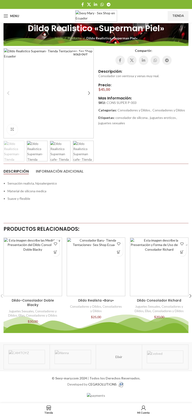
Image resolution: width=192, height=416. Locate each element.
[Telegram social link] (108, 4)
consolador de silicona (131, 118)
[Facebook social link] (82, 4)
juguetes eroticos (163, 118)
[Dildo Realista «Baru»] (96, 267)
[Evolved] (165, 357)
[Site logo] (96, 16)
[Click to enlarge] (12, 129)
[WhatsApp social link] (102, 4)
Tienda (178, 16)
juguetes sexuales (111, 123)
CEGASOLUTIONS (102, 384)
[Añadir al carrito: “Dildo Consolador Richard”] (182, 252)
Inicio (59, 38)
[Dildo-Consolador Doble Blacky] (33, 267)
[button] (8, 93)
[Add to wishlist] (56, 244)
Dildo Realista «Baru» (96, 300)
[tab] (16, 171)
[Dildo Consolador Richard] (159, 267)
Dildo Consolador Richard (159, 300)
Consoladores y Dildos (134, 110)
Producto (74, 38)
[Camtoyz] (27, 357)
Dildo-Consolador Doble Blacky (33, 302)
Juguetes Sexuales (21, 311)
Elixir (118, 357)
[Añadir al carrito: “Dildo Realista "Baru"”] (119, 252)
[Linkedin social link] (95, 4)
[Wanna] (73, 357)
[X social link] (88, 4)
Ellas (21, 315)
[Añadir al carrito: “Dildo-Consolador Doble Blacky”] (56, 252)
